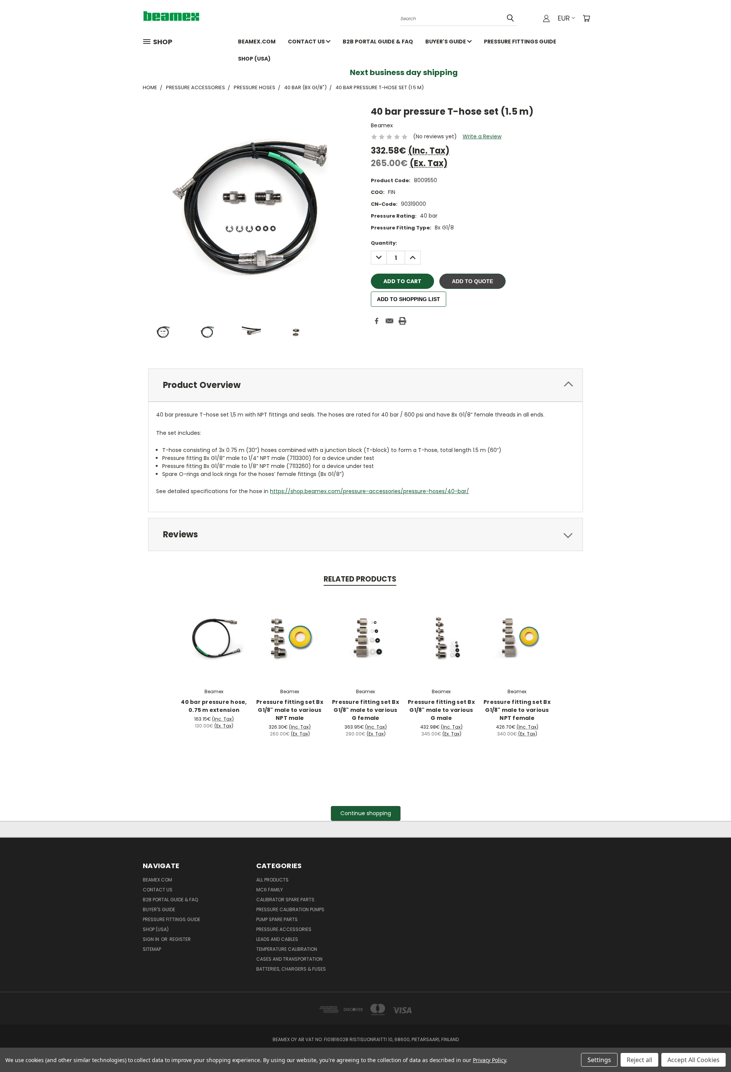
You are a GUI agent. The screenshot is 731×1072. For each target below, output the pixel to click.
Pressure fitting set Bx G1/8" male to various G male (441, 710)
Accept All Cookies (693, 1060)
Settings (599, 1060)
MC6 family (269, 889)
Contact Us (307, 41)
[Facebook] (376, 321)
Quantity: (384, 243)
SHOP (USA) (254, 58)
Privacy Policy (489, 1060)
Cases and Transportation (289, 959)
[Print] (402, 321)
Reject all (639, 1060)
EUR (564, 18)
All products (272, 880)
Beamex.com (257, 41)
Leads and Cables (277, 939)
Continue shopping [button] (365, 813)
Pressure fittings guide (520, 41)
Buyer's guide (446, 41)
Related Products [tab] (360, 579)
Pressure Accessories (283, 929)
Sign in (151, 939)
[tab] (365, 385)
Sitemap (152, 949)
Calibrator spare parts (285, 899)
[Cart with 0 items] (586, 18)
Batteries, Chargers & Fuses (291, 969)
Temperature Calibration (286, 949)
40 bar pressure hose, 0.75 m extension (214, 706)
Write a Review (482, 136)
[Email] (389, 321)
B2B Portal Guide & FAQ (378, 41)
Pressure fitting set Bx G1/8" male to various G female (365, 710)
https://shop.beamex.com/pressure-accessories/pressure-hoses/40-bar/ (369, 491)
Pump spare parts (277, 919)
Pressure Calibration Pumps (290, 909)
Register (180, 939)
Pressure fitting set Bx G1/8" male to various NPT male (289, 710)
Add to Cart (214, 637)
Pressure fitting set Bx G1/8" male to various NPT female (517, 710)
